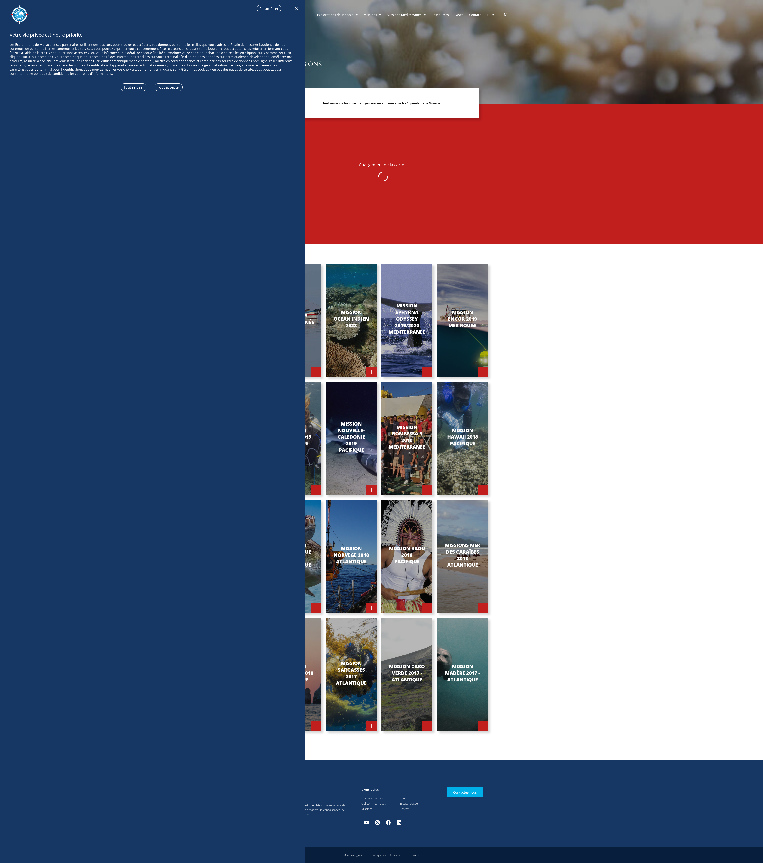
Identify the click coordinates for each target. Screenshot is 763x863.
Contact (475, 15)
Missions (370, 15)
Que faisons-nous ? (373, 798)
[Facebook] (388, 822)
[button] (505, 15)
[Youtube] (366, 822)
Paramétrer (268, 8)
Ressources (440, 15)
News (459, 15)
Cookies (415, 855)
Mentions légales (353, 855)
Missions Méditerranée (404, 15)
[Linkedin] (399, 822)
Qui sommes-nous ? (373, 803)
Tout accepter (168, 87)
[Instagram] (377, 822)
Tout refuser (295, 8)
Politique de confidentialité (386, 855)
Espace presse (409, 803)
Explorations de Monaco (335, 15)
